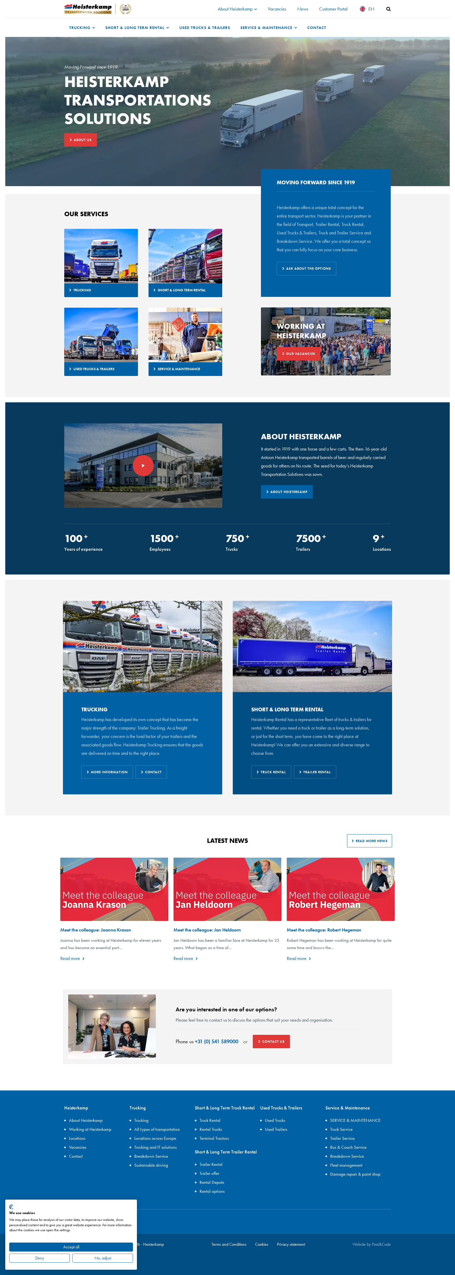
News (302, 9)
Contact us (273, 1041)
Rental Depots (212, 1182)
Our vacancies (300, 353)
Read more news (372, 841)
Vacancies (277, 9)
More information (109, 772)
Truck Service (341, 1129)
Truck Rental (273, 772)
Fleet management (346, 1165)
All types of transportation (157, 1129)
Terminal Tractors (214, 1138)
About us (83, 140)
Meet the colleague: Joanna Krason (95, 930)
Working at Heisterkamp (90, 1129)
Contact (316, 27)
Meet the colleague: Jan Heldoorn (207, 930)
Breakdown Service (151, 1156)
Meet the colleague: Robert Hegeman (324, 930)
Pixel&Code (381, 1244)
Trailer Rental (317, 772)
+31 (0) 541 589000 (216, 1041)
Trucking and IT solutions (155, 1147)
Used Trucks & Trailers (204, 27)
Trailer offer (209, 1173)
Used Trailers (276, 1129)
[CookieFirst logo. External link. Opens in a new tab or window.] (11, 1207)
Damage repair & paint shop (355, 1174)
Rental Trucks (211, 1129)
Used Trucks (275, 1120)
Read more (70, 958)
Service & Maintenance (267, 27)
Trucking (80, 27)
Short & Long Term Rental (135, 27)
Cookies (261, 1244)
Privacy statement (291, 1244)
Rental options (212, 1191)
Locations (77, 1138)
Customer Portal (333, 9)
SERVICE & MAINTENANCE (355, 1120)
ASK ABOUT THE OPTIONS (308, 268)
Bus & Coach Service (348, 1147)
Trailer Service (342, 1138)
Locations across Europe (155, 1138)
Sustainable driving (151, 1165)
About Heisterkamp (236, 9)
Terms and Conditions (228, 1244)
